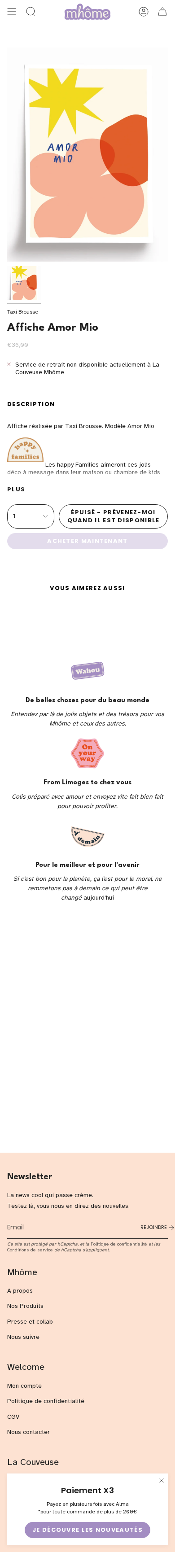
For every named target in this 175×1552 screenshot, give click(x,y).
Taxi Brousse (22, 312)
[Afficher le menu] (12, 11)
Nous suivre (23, 1337)
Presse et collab (30, 1321)
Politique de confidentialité (119, 1244)
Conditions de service (30, 1250)
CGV (13, 1417)
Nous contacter (28, 1432)
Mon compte (24, 1386)
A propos (20, 1290)
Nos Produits (25, 1306)
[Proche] (161, 1480)
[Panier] (162, 11)
